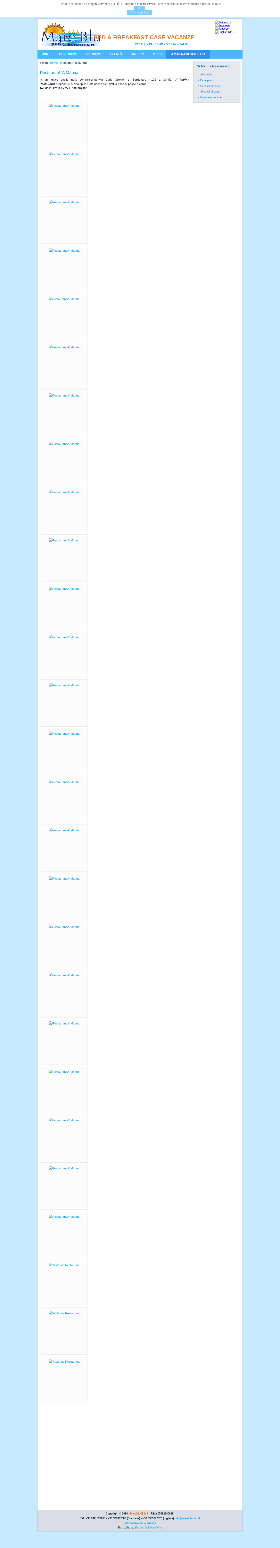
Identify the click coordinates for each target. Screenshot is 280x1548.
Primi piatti (206, 80)
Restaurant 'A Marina (59, 72)
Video (157, 54)
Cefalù (116, 54)
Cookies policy (139, 12)
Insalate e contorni (211, 97)
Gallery (137, 54)
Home (46, 54)
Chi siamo (93, 54)
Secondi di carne (210, 91)
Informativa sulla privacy (140, 1523)
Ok (139, 7)
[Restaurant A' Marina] (64, 105)
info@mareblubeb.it (187, 1518)
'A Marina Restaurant (188, 54)
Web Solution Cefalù (151, 1527)
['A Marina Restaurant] (64, 1265)
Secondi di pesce (210, 86)
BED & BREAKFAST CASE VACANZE (144, 37)
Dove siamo (68, 54)
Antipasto (206, 74)
